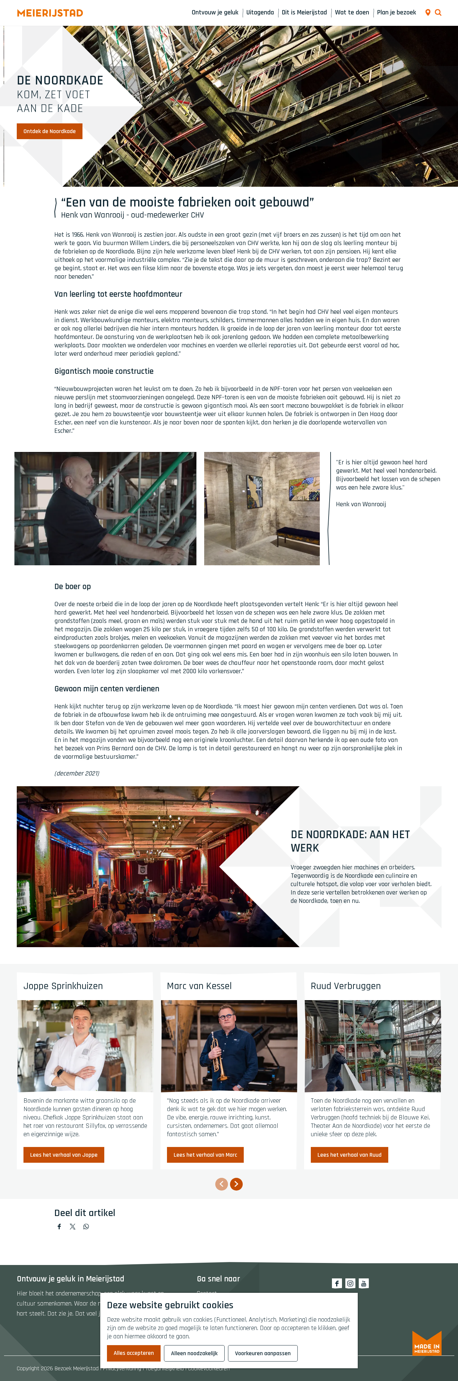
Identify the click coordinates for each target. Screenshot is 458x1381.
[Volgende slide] (236, 1184)
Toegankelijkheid (165, 1368)
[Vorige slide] (221, 1184)
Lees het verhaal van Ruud (350, 1155)
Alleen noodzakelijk (194, 1353)
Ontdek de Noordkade (49, 131)
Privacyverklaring (122, 1368)
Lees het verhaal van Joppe (64, 1155)
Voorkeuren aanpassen (263, 1353)
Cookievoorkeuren (209, 1368)
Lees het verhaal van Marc (205, 1155)
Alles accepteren (134, 1353)
